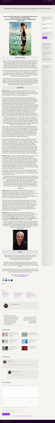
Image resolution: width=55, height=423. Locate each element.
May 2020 (43, 185)
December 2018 (44, 211)
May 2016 (43, 259)
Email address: (44, 28)
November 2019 (44, 194)
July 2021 (43, 163)
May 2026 (43, 74)
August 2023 (44, 125)
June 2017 (43, 239)
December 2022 (44, 137)
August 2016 (44, 255)
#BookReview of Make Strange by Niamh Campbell (33, 333)
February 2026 (44, 78)
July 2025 (43, 89)
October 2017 (44, 233)
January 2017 (44, 247)
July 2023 (43, 126)
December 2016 (44, 248)
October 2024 (44, 103)
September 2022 (45, 142)
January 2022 (44, 154)
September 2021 (45, 160)
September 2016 (45, 253)
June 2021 (43, 165)
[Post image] (5, 334)
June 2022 (43, 146)
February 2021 (44, 171)
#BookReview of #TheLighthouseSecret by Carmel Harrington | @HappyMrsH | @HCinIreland (31, 294)
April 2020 (43, 187)
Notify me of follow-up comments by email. (10, 409)
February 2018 (44, 227)
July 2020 (43, 182)
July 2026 (43, 71)
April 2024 (43, 112)
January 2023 (44, 136)
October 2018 (44, 214)
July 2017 (43, 238)
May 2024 (43, 111)
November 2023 (44, 120)
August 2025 (44, 88)
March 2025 (44, 95)
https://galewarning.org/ (23, 274)
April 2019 (43, 205)
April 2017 (43, 242)
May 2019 (43, 204)
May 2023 (43, 129)
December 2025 (44, 81)
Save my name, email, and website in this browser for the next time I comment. (15, 407)
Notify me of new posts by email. (9, 411)
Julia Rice (10, 360)
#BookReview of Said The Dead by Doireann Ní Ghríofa (33, 341)
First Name (44, 19)
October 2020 (44, 177)
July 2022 (43, 145)
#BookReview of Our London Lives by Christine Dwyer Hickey (13, 348)
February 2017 (44, 245)
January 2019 (44, 210)
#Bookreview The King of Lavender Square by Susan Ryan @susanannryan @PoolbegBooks (18, 294)
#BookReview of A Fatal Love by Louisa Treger (33, 347)
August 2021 (44, 162)
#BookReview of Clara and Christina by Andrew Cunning (13, 341)
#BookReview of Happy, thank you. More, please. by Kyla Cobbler (14, 334)
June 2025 (43, 91)
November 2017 (44, 231)
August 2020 (44, 180)
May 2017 (43, 241)
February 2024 (44, 115)
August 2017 (44, 236)
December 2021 (44, 156)
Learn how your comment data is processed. (24, 415)
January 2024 (44, 117)
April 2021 (43, 168)
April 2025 (43, 94)
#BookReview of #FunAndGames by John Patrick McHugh (6, 293)
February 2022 (44, 153)
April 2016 (43, 261)
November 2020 (44, 176)
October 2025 (44, 85)
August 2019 (44, 199)
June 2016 (43, 258)
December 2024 (44, 100)
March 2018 (44, 225)
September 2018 (45, 216)
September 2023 (45, 123)
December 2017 (44, 230)
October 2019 (44, 196)
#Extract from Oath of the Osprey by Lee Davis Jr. (46, 48)
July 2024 (43, 108)
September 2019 (45, 197)
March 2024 (44, 114)
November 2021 (44, 157)
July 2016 (43, 256)
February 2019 (44, 208)
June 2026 (43, 72)
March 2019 (44, 207)
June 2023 (43, 128)
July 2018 (43, 219)
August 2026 (44, 69)
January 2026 (44, 80)
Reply (36, 366)
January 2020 (44, 191)
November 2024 (44, 102)
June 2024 (43, 109)
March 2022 (44, 151)
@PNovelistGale (23, 276)
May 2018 (43, 222)
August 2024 (44, 106)
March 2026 (44, 77)
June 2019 (43, 202)
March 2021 (44, 170)
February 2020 (44, 190)
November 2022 (44, 139)
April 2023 (43, 131)
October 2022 (44, 140)
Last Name (44, 24)
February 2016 (44, 264)
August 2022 (44, 143)
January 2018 (44, 228)
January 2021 (44, 173)
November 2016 (44, 250)
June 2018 (43, 221)
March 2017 (44, 244)
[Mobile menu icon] (53, 3)
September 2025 (45, 86)
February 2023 (44, 134)
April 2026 (43, 75)
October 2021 (44, 159)
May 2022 (43, 148)
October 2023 (44, 122)
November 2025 (44, 83)
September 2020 (45, 179)
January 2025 (44, 98)
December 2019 (44, 193)
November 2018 (44, 213)
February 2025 (44, 97)
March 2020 (44, 188)
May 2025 (43, 92)
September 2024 (45, 105)
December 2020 (44, 174)
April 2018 (43, 224)
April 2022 (43, 149)
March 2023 (44, 132)
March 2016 (44, 262)
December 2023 (44, 119)
